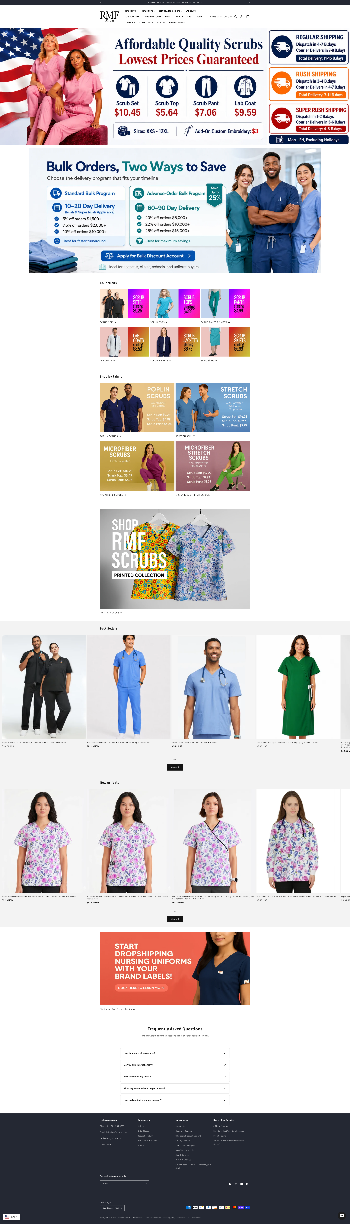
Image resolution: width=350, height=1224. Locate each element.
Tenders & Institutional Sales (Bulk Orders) (228, 1142)
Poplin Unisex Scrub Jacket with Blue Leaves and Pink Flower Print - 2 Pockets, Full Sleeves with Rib (296, 896)
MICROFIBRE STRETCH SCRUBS (193, 494)
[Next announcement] (249, 2)
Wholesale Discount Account (188, 1136)
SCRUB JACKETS (159, 360)
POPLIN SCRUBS (109, 436)
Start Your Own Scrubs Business (117, 1009)
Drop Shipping (219, 1136)
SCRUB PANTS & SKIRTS (214, 322)
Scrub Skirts (207, 360)
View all (175, 767)
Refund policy (196, 1218)
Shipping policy (169, 1218)
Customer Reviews (184, 1131)
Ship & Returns (182, 1155)
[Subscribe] (146, 1183)
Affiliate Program (220, 1126)
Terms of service (183, 1218)
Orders (141, 1126)
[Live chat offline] (342, 1216)
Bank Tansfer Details (185, 1150)
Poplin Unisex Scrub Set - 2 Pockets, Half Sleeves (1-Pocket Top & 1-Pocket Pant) (34, 742)
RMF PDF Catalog (183, 1159)
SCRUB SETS (107, 322)
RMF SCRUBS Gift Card (147, 1140)
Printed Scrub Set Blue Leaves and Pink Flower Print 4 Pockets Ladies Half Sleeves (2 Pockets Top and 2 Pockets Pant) (128, 897)
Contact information (153, 1218)
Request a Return (145, 1136)
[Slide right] (181, 760)
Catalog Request (183, 1140)
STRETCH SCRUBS (186, 436)
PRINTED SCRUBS (109, 612)
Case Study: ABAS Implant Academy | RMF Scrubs (194, 1166)
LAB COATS (106, 360)
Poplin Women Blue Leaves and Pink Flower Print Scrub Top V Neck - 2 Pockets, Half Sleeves (39, 896)
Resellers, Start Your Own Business (228, 1131)
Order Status (143, 1131)
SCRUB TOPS (157, 322)
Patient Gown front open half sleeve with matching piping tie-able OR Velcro (287, 742)
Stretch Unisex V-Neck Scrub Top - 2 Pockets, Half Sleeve (194, 742)
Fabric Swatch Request (186, 1145)
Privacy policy (138, 1218)
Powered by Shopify (123, 1218)
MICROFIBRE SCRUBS (111, 494)
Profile (141, 1145)
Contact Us (180, 1126)
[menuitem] (131, 11)
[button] (236, 17)
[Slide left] (169, 760)
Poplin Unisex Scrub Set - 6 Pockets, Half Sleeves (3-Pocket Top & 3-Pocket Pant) (119, 742)
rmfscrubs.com (110, 1218)
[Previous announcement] (101, 2)
